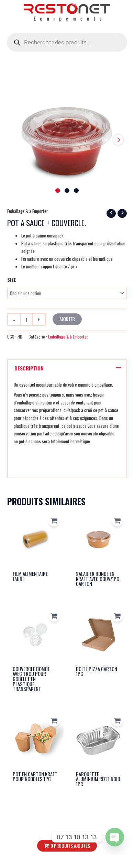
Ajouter (67, 318)
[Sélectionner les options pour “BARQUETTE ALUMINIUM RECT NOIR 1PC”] (117, 721)
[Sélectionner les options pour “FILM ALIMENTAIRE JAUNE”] (54, 520)
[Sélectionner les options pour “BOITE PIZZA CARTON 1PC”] (117, 616)
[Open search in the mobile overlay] (67, 42)
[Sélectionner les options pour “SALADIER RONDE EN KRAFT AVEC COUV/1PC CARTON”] (117, 520)
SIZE (11, 279)
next (118, 140)
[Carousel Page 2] (67, 190)
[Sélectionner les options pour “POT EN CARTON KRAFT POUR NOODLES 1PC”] (54, 721)
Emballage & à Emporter (27, 211)
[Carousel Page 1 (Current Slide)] (57, 190)
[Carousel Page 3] (76, 190)
